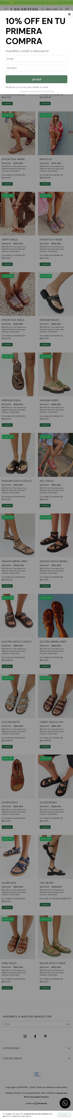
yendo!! (36, 79)
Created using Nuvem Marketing (36, 91)
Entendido (64, 1115)
